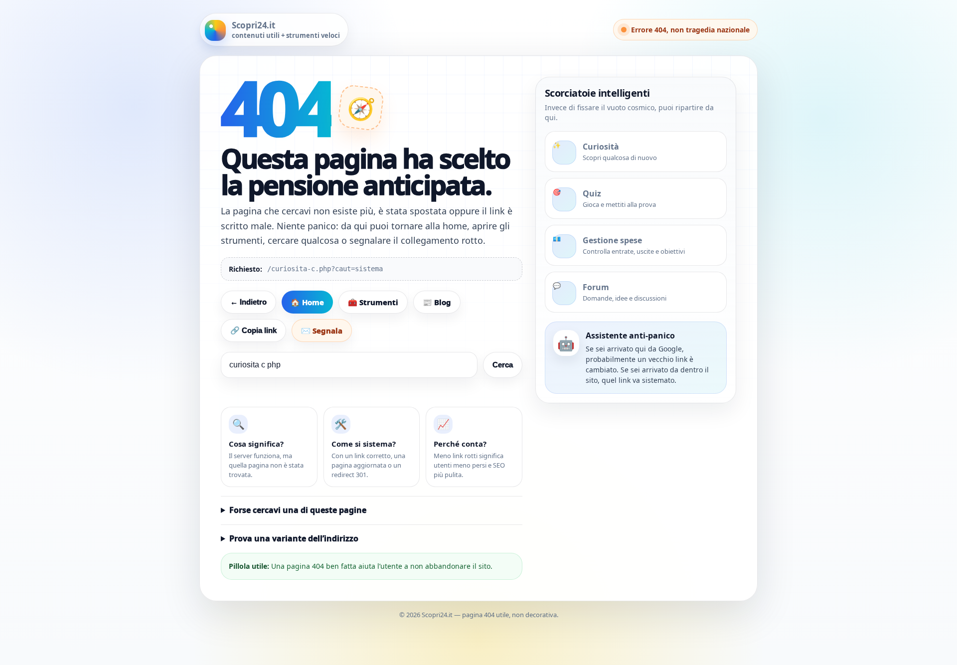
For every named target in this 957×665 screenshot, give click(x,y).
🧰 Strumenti (373, 302)
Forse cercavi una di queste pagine (297, 509)
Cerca (502, 364)
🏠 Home (307, 302)
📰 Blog (437, 302)
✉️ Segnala (321, 330)
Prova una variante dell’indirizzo (293, 538)
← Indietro (248, 302)
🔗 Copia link (253, 330)
